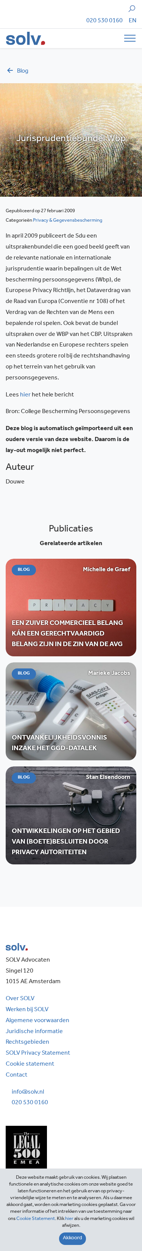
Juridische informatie (34, 1032)
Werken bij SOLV (27, 1010)
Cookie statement (30, 1064)
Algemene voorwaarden (37, 1021)
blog (22, 71)
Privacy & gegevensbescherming (67, 220)
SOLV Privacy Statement (38, 1054)
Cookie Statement (35, 1219)
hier (25, 395)
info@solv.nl (28, 1092)
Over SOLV (20, 999)
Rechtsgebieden (27, 1043)
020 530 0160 (104, 21)
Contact (16, 1075)
